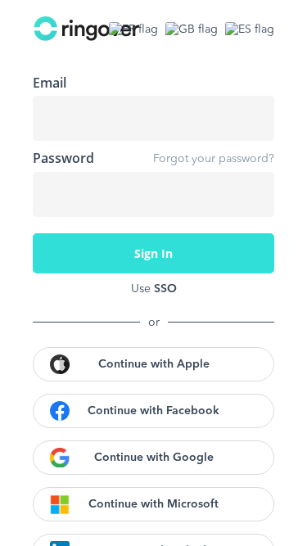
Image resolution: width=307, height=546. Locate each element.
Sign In (153, 253)
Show (249, 194)
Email (49, 83)
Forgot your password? (213, 159)
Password (63, 158)
